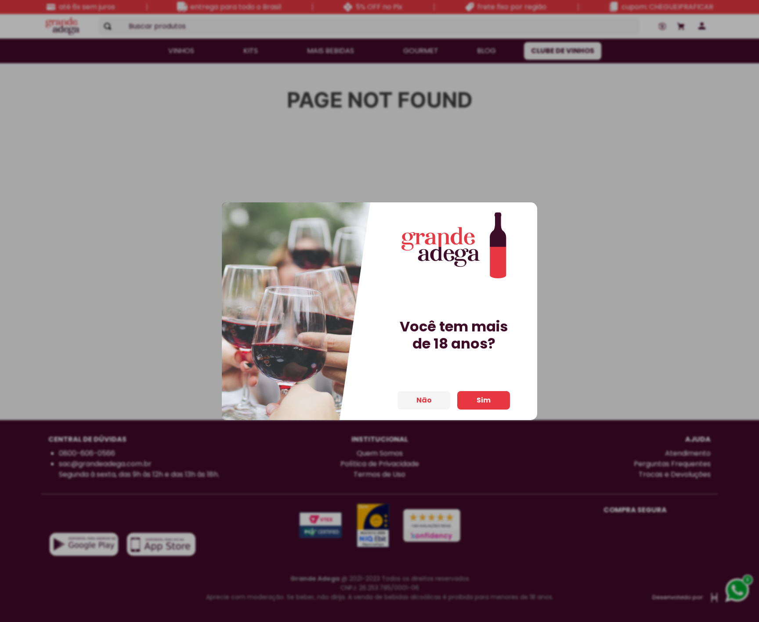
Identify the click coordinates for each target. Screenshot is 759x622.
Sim (484, 400)
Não (424, 400)
